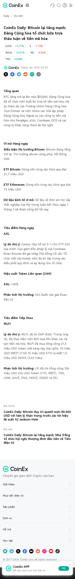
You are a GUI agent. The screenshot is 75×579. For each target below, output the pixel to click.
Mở (63, 568)
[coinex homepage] (14, 5)
